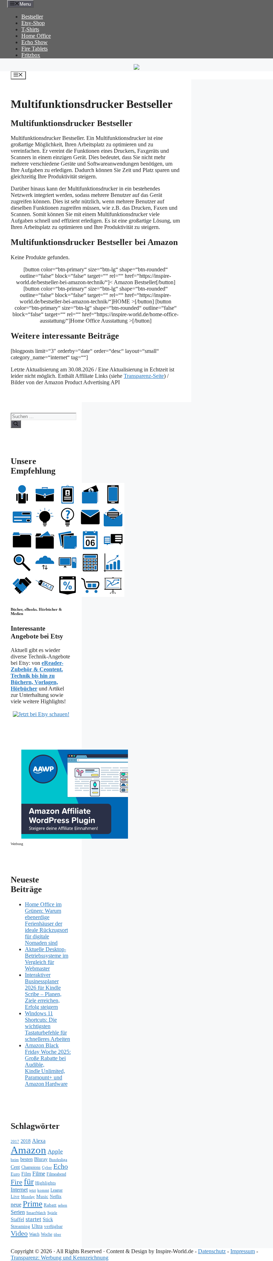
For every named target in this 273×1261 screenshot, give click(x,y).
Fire (16, 1182)
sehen (62, 1205)
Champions (31, 1167)
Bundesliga (58, 1159)
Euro (15, 1174)
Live (15, 1196)
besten (26, 1159)
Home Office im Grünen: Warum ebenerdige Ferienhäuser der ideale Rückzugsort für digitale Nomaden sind (46, 923)
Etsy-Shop (33, 23)
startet (33, 1219)
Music (42, 1196)
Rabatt (50, 1205)
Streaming (20, 1226)
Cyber (47, 1167)
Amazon (28, 1150)
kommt (43, 1190)
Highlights (45, 1183)
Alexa (39, 1141)
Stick (48, 1219)
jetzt (32, 1190)
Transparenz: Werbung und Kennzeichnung (59, 1258)
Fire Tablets (34, 49)
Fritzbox (30, 55)
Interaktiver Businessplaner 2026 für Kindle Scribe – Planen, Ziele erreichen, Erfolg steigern (43, 991)
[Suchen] (16, 424)
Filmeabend (56, 1174)
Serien (18, 1212)
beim (15, 1160)
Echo (60, 1166)
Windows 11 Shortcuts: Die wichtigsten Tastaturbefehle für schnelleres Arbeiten (47, 1026)
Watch (34, 1234)
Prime (32, 1203)
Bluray (41, 1159)
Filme (38, 1174)
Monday (28, 1196)
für (29, 1181)
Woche (46, 1234)
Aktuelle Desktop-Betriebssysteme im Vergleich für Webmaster (46, 958)
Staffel (17, 1219)
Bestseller (32, 17)
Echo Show (34, 42)
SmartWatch (36, 1212)
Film (26, 1174)
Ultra (37, 1226)
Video (19, 1233)
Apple (55, 1151)
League (56, 1190)
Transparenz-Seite (144, 376)
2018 (26, 1141)
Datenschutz (212, 1251)
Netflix (55, 1196)
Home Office (36, 36)
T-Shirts (30, 29)
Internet (19, 1190)
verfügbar (53, 1226)
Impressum (242, 1251)
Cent (15, 1167)
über (57, 1234)
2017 (15, 1141)
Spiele (52, 1212)
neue (16, 1205)
